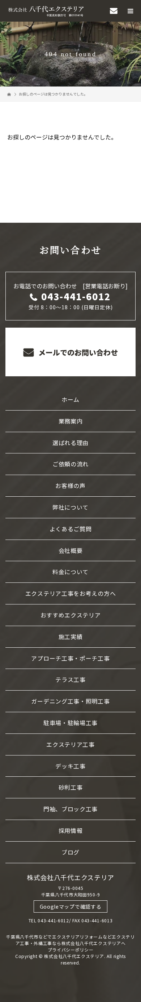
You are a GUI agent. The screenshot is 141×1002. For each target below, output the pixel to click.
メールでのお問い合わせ (77, 352)
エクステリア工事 (70, 744)
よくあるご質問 (71, 528)
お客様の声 (70, 485)
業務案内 (71, 421)
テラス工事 (70, 679)
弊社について (70, 507)
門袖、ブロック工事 (70, 808)
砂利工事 (71, 787)
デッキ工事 (70, 766)
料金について (70, 571)
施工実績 (71, 636)
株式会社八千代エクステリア (70, 877)
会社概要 (71, 550)
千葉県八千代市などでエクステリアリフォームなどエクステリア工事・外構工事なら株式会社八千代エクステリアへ (70, 940)
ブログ (70, 852)
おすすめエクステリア (70, 615)
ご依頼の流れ (70, 464)
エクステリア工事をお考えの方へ (70, 593)
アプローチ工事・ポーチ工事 (70, 658)
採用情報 (71, 830)
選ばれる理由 (70, 442)
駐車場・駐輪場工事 (70, 722)
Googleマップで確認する (71, 906)
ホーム (70, 399)
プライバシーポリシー (71, 949)
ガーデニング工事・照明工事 (70, 701)
